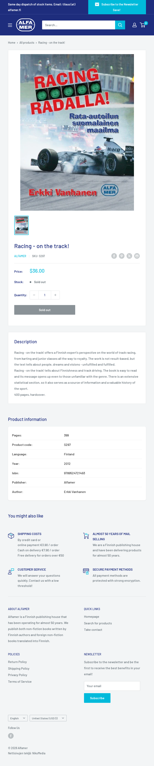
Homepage (91, 616)
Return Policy (17, 662)
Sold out (45, 310)
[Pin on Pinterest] (122, 256)
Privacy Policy (17, 675)
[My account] (135, 25)
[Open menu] (10, 25)
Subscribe (97, 698)
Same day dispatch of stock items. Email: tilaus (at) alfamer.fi (41, 7)
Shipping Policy (18, 668)
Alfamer (20, 256)
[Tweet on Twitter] (129, 256)
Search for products (98, 623)
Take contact (93, 629)
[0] (142, 25)
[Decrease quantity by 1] (34, 295)
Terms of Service (20, 681)
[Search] (120, 25)
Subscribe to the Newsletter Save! (119, 7)
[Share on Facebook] (114, 256)
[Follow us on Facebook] (11, 736)
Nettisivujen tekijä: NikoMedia (26, 753)
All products (26, 42)
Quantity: (20, 295)
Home (11, 42)
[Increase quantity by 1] (55, 295)
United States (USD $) (45, 718)
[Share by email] (137, 256)
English (14, 718)
